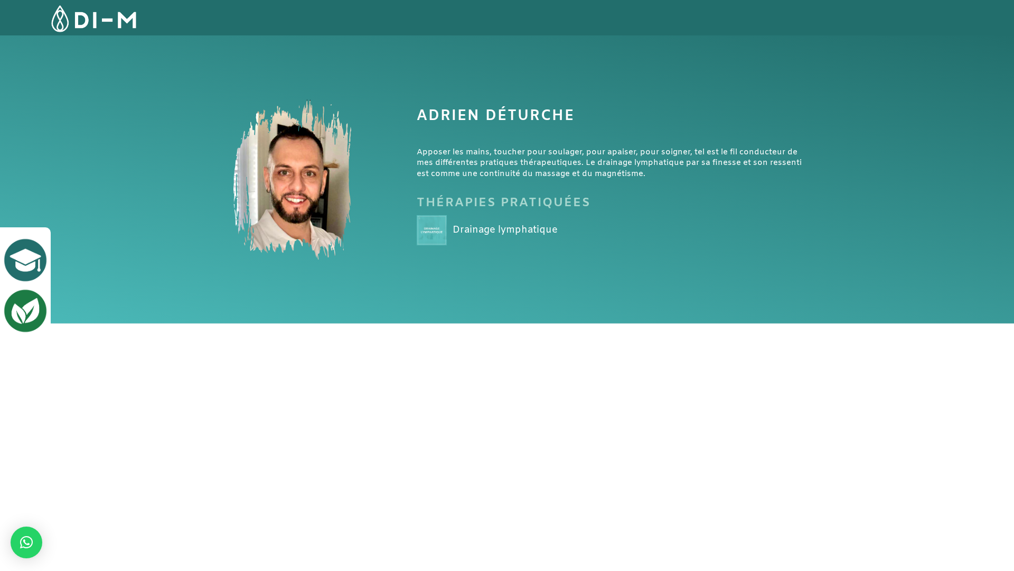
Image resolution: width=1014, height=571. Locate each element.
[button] (26, 542)
